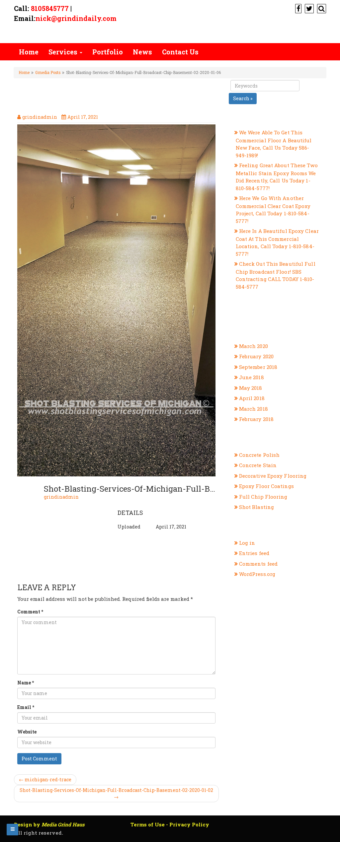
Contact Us (180, 51)
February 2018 (256, 419)
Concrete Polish (259, 455)
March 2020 (253, 346)
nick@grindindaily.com (76, 18)
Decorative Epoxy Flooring (273, 475)
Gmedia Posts (47, 72)
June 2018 (251, 377)
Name (25, 682)
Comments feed (258, 563)
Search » (242, 98)
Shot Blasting (256, 507)
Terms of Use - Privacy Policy (169, 824)
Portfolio (107, 51)
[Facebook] (297, 8)
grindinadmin (61, 497)
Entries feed (254, 553)
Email (25, 707)
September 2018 (258, 367)
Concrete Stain (258, 465)
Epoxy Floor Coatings (266, 486)
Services (63, 51)
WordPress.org (257, 574)
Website (27, 732)
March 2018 (253, 408)
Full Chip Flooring (263, 496)
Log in (247, 542)
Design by (49, 824)
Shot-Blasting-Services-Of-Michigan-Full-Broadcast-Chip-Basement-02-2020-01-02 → (116, 793)
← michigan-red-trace (45, 779)
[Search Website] (320, 8)
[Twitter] (308, 8)
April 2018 (252, 398)
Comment (30, 611)
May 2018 (250, 388)
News (142, 51)
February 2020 (256, 356)
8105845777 (50, 8)
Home (29, 51)
